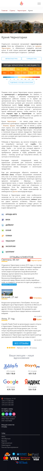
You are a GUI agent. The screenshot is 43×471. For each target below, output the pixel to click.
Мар (18, 69)
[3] (11, 347)
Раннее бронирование (10, 447)
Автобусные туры (11, 59)
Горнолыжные (7, 443)
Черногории (11, 121)
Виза (8, 220)
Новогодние (6, 445)
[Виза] (3, 219)
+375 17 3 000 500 (8, 401)
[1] (7, 347)
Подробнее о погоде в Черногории (21, 82)
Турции (12, 126)
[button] (39, 3)
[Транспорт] (3, 241)
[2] (9, 347)
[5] (15, 347)
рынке (15, 191)
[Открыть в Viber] (6, 414)
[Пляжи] (3, 235)
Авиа (3, 436)
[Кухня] (3, 230)
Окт (24, 73)
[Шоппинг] (3, 252)
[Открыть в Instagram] (14, 414)
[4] (13, 347)
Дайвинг (10, 225)
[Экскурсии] (3, 246)
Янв (4, 69)
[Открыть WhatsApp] (3, 414)
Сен (18, 73)
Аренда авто (11, 214)
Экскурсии (11, 246)
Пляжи (9, 236)
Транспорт (10, 241)
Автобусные (6, 439)
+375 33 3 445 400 (8, 405)
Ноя (31, 73)
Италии (6, 126)
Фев (11, 69)
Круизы (4, 441)
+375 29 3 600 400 (8, 403)
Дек (38, 73)
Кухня (8, 230)
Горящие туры (32, 59)
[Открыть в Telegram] (10, 414)
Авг (11, 73)
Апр (24, 69)
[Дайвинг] (3, 225)
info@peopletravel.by (9, 417)
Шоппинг (10, 252)
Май (31, 69)
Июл (4, 73)
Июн (38, 69)
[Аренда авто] (3, 214)
